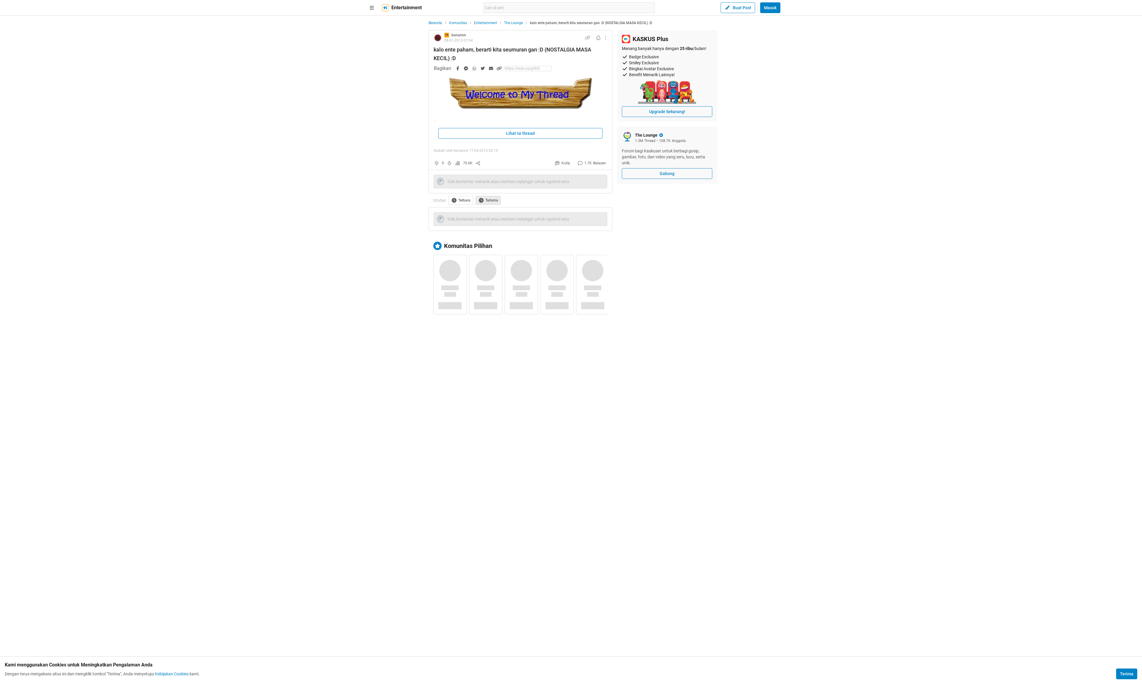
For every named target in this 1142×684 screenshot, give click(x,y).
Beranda (435, 23)
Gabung (667, 173)
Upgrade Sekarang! (667, 111)
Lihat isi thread (520, 133)
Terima (1126, 673)
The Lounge (513, 23)
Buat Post (742, 7)
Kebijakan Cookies (172, 673)
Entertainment (485, 23)
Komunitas (458, 23)
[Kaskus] (385, 7)
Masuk (770, 7)
